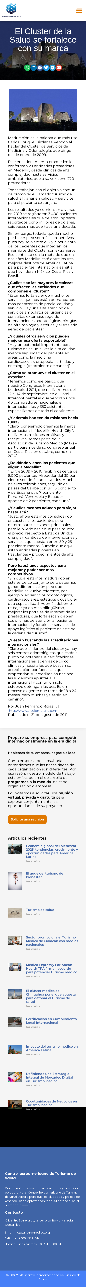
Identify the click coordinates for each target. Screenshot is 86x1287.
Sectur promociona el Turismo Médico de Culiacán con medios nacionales (52, 941)
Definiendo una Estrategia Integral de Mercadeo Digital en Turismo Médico (49, 1077)
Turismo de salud (40, 910)
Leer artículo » (33, 861)
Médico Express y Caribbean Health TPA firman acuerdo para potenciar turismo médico (51, 968)
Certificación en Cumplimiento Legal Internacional (51, 1020)
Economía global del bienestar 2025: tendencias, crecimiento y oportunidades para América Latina (52, 851)
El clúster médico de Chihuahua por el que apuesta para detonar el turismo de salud (51, 996)
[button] (79, 11)
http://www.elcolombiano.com (33, 711)
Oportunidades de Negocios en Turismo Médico (51, 1103)
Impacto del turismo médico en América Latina (52, 1048)
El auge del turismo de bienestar (44, 875)
